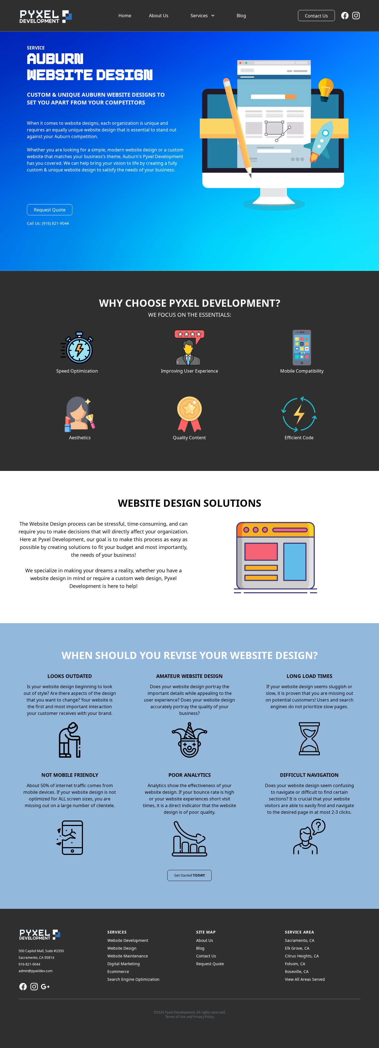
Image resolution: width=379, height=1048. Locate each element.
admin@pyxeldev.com (35, 971)
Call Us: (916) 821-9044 (48, 223)
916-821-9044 (29, 964)
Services (199, 16)
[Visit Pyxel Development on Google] (45, 986)
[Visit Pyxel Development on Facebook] (344, 15)
